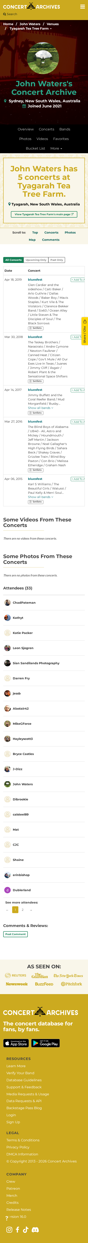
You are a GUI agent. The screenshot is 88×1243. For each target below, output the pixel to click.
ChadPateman (24, 603)
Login (11, 1115)
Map (32, 240)
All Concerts (13, 259)
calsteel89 (21, 814)
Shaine (18, 860)
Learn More (16, 1066)
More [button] (55, 148)
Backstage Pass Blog (24, 1108)
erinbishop (21, 875)
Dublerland (22, 890)
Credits (12, 1203)
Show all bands (39, 408)
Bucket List (35, 148)
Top (35, 232)
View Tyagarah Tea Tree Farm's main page (43, 214)
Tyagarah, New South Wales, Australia (46, 204)
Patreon (13, 1189)
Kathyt (18, 618)
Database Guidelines (24, 1080)
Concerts (46, 129)
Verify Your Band (20, 1073)
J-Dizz (17, 769)
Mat (16, 830)
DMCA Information (22, 1154)
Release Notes (18, 1210)
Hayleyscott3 (23, 739)
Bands (64, 129)
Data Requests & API (24, 1101)
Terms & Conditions (23, 1140)
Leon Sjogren (23, 648)
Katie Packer (23, 633)
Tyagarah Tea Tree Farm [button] (30, 28)
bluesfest (35, 280)
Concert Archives (62, 1161)
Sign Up (13, 1122)
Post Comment (15, 934)
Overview (26, 129)
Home (8, 24)
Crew (10, 1181)
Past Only (56, 259)
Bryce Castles (23, 754)
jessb (17, 693)
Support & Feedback (24, 1087)
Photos (25, 139)
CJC (16, 845)
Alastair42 (21, 708)
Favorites (61, 139)
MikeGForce (22, 724)
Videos (42, 139)
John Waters (30, 24)
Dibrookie (20, 799)
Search (11, 14)
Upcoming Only (36, 259)
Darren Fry (21, 678)
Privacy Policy (17, 1147)
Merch (11, 1196)
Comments (50, 240)
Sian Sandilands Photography (36, 663)
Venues (53, 24)
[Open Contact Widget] (7, 1218)
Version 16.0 (16, 1217)
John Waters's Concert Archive (44, 88)
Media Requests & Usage (27, 1094)
